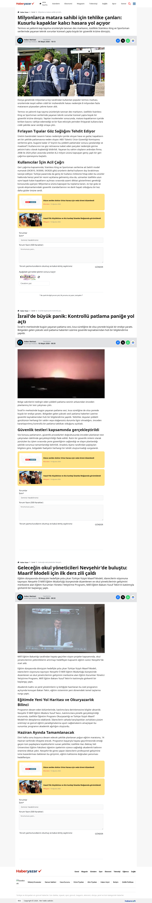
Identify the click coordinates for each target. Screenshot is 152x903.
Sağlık (133, 872)
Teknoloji (117, 872)
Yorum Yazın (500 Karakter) (31, 245)
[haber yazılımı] (130, 900)
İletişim (115, 882)
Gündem (93, 872)
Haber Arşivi (105, 882)
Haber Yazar (24, 12)
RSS (19, 901)
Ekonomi (108, 872)
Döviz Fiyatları (79, 882)
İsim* (21, 235)
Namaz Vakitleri (50, 882)
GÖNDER (99, 267)
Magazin (84, 872)
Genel (33, 12)
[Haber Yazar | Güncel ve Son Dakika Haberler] (29, 871)
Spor (100, 872)
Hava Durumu (65, 882)
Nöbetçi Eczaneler (34, 882)
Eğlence (126, 872)
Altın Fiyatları (92, 882)
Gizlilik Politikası (127, 882)
